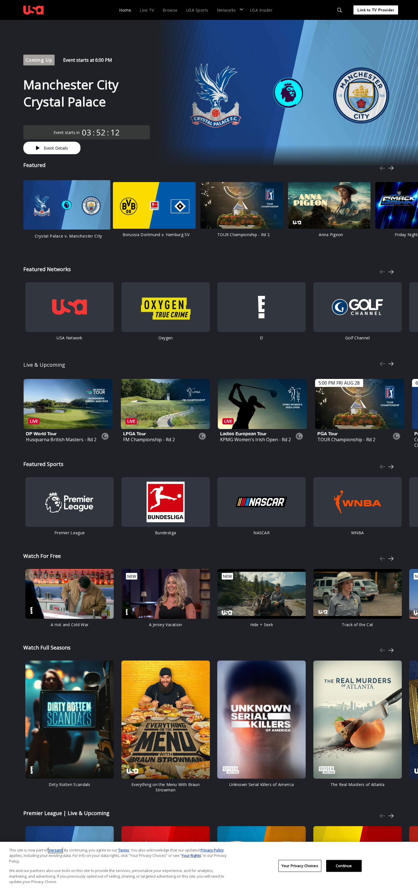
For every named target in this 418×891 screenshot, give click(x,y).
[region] (209, 866)
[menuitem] (125, 9)
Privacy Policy (212, 850)
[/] (33, 15)
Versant (55, 850)
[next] (391, 168)
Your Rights (191, 855)
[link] (33, 10)
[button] (229, 9)
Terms (123, 850)
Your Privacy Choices (300, 865)
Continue (344, 865)
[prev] (382, 168)
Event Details (56, 148)
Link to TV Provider (375, 10)
